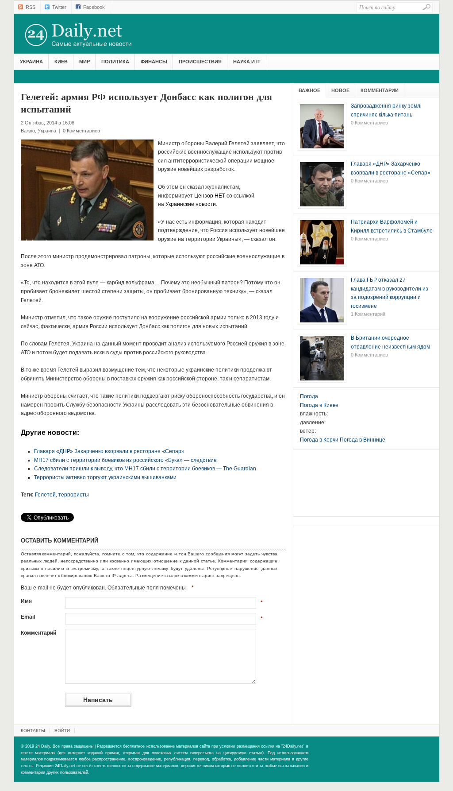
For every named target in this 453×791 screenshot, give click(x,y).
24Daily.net (87, 35)
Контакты (33, 730)
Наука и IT (247, 61)
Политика (115, 61)
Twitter (59, 7)
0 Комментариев (81, 130)
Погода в (319, 405)
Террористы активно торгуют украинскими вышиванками (105, 477)
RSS (30, 7)
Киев (61, 61)
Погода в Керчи (319, 440)
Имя (26, 601)
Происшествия (200, 61)
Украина (31, 61)
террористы (73, 495)
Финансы (154, 61)
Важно (28, 130)
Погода (309, 396)
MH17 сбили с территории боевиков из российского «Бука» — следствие (125, 460)
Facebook (94, 7)
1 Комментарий (368, 314)
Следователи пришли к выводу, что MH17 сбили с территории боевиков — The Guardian (145, 468)
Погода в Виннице (362, 440)
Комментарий (38, 633)
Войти (62, 730)
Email (28, 617)
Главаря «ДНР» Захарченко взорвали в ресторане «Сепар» (109, 451)
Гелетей (45, 495)
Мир (84, 61)
